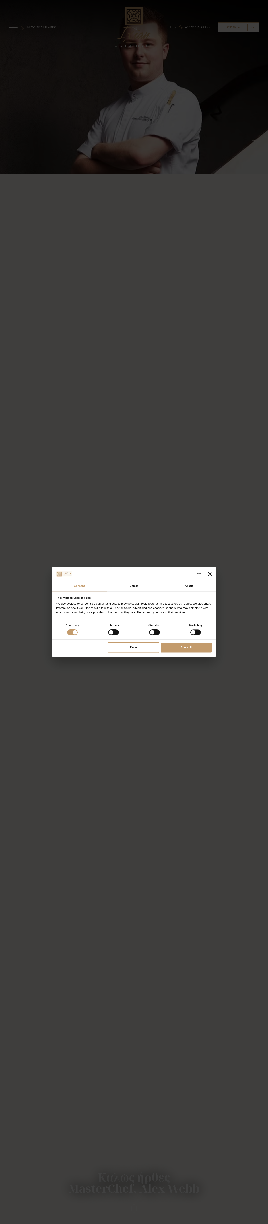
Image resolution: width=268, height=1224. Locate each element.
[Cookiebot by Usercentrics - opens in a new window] (185, 574)
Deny (133, 647)
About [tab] (189, 585)
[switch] (113, 632)
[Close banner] (210, 574)
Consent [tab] (79, 585)
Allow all (186, 647)
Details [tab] (134, 585)
